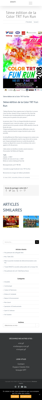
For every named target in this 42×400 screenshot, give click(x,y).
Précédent (29, 22)
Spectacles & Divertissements (12, 306)
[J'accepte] (39, 394)
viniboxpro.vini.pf (21, 346)
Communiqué (8, 286)
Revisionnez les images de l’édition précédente (16, 173)
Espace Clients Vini (21, 367)
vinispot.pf (21, 349)
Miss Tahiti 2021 (9, 257)
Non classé (7, 302)
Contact (21, 364)
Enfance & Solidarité (24, 177)
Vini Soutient (7, 314)
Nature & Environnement (11, 298)
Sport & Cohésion (9, 310)
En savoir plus (25, 396)
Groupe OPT (21, 370)
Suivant (36, 22)
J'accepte (15, 396)
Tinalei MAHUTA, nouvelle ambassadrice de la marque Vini (21, 267)
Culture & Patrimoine (10, 290)
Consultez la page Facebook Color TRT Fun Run (16, 169)
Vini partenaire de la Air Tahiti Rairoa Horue (16, 271)
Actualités (15, 177)
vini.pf (21, 343)
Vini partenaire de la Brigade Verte (13, 252)
